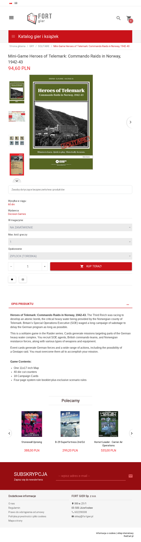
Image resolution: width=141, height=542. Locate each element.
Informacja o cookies (106, 533)
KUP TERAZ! (94, 266)
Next (17, 180)
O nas (11, 503)
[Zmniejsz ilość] (11, 266)
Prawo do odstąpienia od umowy (26, 512)
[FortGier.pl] (39, 18)
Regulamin (14, 507)
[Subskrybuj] (130, 476)
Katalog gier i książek (37, 36)
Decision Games (17, 214)
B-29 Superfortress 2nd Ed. (70, 442)
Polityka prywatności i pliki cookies (27, 516)
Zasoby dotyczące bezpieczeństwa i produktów (38, 189)
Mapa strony (15, 520)
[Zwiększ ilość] (44, 266)
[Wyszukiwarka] (117, 18)
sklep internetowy (125, 533)
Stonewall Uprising (31, 442)
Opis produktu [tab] (22, 304)
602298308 (80, 512)
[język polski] (10, 3)
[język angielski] (15, 3)
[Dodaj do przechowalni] (12, 279)
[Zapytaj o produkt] (23, 279)
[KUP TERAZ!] (42, 422)
